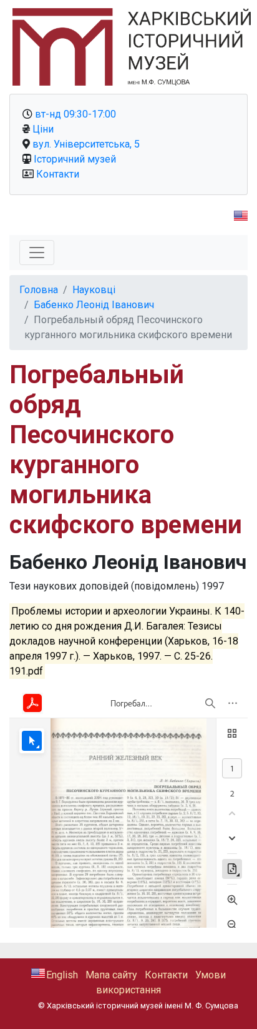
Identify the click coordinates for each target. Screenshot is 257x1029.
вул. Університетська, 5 (86, 144)
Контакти (57, 174)
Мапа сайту (111, 975)
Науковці (93, 290)
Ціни (43, 129)
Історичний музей (75, 159)
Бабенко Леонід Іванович (94, 305)
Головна (38, 290)
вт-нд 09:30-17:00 (75, 114)
